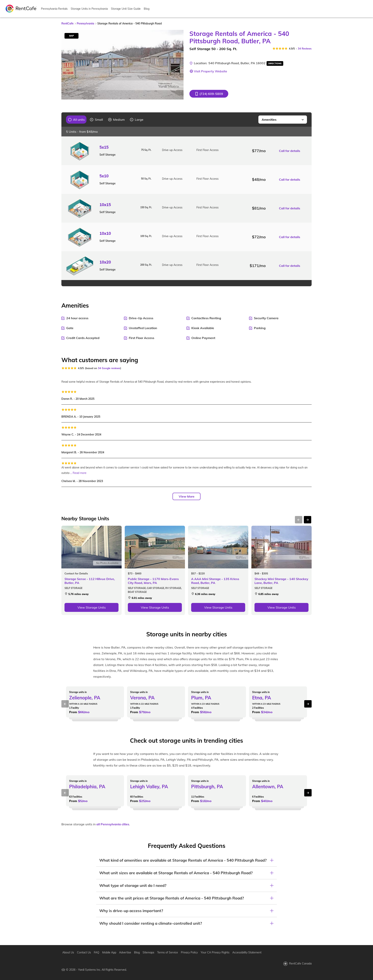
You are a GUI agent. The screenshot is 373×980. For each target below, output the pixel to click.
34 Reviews (305, 48)
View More (186, 496)
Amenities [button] (269, 119)
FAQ (96, 952)
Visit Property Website (210, 71)
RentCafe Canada (300, 963)
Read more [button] (79, 473)
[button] (208, 94)
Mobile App (109, 952)
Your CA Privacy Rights (215, 952)
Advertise (125, 952)
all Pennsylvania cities (112, 824)
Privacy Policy (189, 952)
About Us (68, 952)
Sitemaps (148, 952)
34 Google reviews (109, 368)
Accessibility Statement (246, 952)
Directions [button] (274, 63)
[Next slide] (178, 65)
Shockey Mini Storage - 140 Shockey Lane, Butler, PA (281, 581)
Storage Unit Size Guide (126, 8)
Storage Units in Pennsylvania (89, 8)
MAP (71, 35)
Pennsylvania (85, 23)
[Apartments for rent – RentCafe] (21, 8)
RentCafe (67, 23)
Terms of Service (167, 952)
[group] (76, 119)
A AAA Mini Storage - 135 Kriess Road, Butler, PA (215, 581)
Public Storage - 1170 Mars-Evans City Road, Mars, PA (153, 581)
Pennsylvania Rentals (54, 8)
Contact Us (84, 952)
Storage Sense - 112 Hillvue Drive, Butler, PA (89, 581)
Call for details (289, 151)
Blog (146, 8)
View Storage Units (92, 607)
